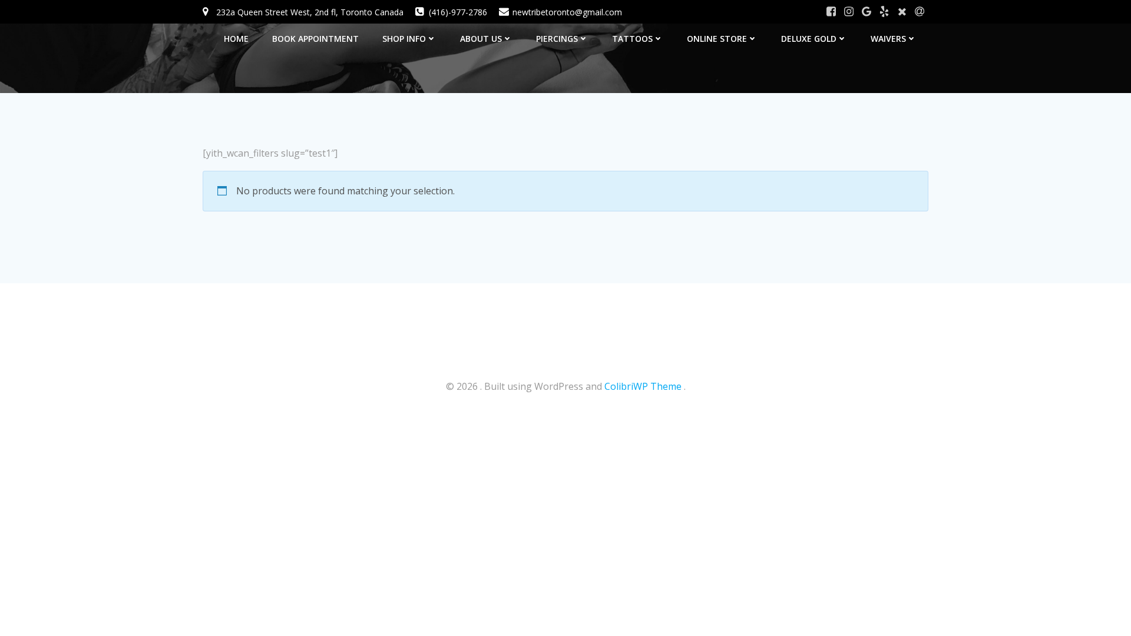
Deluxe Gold (808, 38)
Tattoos (632, 38)
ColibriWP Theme (643, 386)
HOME (236, 38)
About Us (481, 38)
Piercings (557, 38)
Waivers (888, 38)
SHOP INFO (404, 38)
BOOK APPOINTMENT (315, 38)
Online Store (717, 38)
